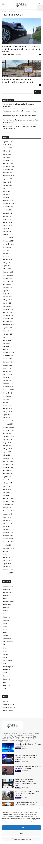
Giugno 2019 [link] (7, 408)
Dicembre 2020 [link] (8, 353)
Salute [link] (5, 663)
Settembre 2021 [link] (8, 325)
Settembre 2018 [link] (8, 436)
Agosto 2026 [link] (7, 142)
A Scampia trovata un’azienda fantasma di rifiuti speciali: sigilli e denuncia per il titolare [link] (21, 49)
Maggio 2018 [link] (7, 449)
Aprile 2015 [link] (7, 564)
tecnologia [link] (6, 679)
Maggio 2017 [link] (7, 486)
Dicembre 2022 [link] (8, 278)
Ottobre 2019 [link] (7, 396)
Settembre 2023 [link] (8, 250)
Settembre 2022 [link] (8, 287)
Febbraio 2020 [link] (8, 384)
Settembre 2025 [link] (8, 176)
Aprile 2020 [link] (7, 377)
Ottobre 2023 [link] (7, 247)
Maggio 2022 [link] (7, 300)
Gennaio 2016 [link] (8, 536)
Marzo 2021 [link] (7, 343)
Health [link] (5, 636)
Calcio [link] (5, 598)
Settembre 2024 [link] (8, 213)
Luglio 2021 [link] (7, 331)
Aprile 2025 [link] (7, 191)
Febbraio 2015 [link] (8, 570)
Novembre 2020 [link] (8, 356)
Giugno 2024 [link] (7, 222)
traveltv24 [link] (6, 685)
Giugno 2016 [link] (7, 520)
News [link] (5, 648)
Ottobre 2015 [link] (7, 545)
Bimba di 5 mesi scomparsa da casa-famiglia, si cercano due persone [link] (26, 757)
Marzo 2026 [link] (7, 157)
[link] (40, 8)
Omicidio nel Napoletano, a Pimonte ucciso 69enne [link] (20, 116)
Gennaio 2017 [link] (8, 498)
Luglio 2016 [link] (7, 517)
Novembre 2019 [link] (8, 393)
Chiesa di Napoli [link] (8, 601)
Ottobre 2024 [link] (7, 210)
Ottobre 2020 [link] (7, 359)
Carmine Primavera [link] (8, 54)
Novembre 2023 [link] (8, 244)
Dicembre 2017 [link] (8, 464)
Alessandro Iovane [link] (8, 85)
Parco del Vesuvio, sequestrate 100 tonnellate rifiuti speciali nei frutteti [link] (19, 80)
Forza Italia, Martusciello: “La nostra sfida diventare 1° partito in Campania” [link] (27, 793)
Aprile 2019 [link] (7, 415)
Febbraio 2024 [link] (8, 235)
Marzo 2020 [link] (7, 381)
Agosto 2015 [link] (7, 551)
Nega (21, 833)
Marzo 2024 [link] (7, 232)
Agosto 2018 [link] (7, 439)
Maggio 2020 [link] (7, 374)
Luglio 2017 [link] (7, 480)
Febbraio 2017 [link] (8, 495)
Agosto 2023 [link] (7, 253)
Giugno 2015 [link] (7, 557)
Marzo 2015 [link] (7, 567)
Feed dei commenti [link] (9, 708)
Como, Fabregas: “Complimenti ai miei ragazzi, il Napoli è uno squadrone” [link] (21, 121)
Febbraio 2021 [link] (8, 346)
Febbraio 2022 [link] (8, 309)
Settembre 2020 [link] (8, 362)
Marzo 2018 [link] (7, 455)
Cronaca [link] (5, 43)
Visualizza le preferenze (21, 839)
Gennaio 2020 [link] (8, 387)
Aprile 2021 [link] (7, 340)
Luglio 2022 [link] (7, 294)
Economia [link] (6, 617)
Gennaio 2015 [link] (8, 573)
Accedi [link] (5, 701)
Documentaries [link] (8, 614)
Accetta (21, 828)
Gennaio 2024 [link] (8, 238)
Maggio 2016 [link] (7, 523)
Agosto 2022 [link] (7, 291)
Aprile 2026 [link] (7, 154)
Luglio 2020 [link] (7, 368)
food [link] (5, 626)
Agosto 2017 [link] (7, 477)
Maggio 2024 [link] (7, 225)
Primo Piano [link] (7, 660)
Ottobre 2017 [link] (7, 470)
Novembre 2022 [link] (8, 281)
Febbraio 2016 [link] (8, 533)
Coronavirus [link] (7, 605)
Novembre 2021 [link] (8, 318)
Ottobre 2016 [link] (7, 508)
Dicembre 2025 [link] (8, 166)
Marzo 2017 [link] (7, 492)
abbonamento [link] (8, 586)
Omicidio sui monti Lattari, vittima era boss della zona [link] (20, 111)
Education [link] (6, 620)
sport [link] (5, 673)
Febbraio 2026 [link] (8, 160)
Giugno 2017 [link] (7, 483)
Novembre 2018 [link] (8, 430)
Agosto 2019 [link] (7, 402)
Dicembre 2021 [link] (8, 315)
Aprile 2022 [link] (7, 303)
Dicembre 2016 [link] (8, 502)
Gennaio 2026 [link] (8, 163)
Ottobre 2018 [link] (7, 433)
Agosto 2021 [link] (7, 328)
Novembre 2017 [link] (8, 467)
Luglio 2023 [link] (7, 256)
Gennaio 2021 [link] (8, 349)
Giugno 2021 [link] (7, 334)
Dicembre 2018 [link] (8, 427)
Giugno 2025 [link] (7, 185)
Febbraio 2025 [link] (8, 197)
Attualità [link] (6, 595)
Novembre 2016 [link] (8, 505)
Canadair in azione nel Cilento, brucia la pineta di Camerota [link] (28, 767)
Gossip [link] (5, 632)
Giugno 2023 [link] (7, 260)
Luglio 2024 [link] (7, 219)
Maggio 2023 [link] (7, 263)
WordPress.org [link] (8, 711)
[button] (40, 808)
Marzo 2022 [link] (7, 306)
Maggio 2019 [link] (7, 412)
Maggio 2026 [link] (7, 151)
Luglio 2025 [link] (7, 182)
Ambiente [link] (6, 589)
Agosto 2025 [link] (7, 179)
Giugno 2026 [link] (7, 148)
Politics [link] (5, 657)
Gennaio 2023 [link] (8, 275)
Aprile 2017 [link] (7, 489)
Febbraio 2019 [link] (8, 421)
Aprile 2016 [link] (7, 526)
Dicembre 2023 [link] (8, 241)
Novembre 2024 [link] (8, 207)
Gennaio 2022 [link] (8, 312)
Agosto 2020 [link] (7, 365)
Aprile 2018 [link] (7, 452)
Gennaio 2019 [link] (8, 424)
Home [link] (4, 11)
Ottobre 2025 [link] (7, 173)
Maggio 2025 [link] (7, 188)
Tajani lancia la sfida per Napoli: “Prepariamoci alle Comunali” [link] (26, 804)
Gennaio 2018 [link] (8, 461)
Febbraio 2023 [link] (8, 272)
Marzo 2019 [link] (7, 418)
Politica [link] (5, 654)
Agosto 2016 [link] (7, 514)
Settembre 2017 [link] (8, 474)
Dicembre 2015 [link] (8, 539)
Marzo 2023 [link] (7, 269)
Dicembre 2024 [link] (8, 204)
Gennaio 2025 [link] (8, 201)
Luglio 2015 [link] (7, 554)
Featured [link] (6, 623)
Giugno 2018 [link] (7, 446)
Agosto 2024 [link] (7, 216)
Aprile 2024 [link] (7, 228)
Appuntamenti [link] (8, 592)
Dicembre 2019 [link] (8, 390)
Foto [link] (5, 629)
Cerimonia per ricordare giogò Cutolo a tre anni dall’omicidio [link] (18, 105)
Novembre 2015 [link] (8, 542)
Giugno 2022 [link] (7, 297)
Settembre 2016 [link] (8, 511)
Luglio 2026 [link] (7, 145)
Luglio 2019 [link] (7, 405)
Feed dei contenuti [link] (9, 704)
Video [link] (5, 688)
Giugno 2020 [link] (7, 371)
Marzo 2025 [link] (7, 194)
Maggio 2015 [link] (7, 560)
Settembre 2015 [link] (8, 548)
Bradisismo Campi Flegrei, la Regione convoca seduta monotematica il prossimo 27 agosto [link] (25, 782)
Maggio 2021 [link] (7, 337)
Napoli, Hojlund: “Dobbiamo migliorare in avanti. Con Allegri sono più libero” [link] (20, 127)
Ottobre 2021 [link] (7, 322)
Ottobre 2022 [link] (7, 284)
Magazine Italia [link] (8, 642)
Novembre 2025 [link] (8, 170)
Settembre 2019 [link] (8, 399)
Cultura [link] (5, 611)
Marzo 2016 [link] (7, 529)
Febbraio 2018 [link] (8, 458)
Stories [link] (5, 676)
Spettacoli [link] (6, 670)
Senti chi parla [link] (8, 667)
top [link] (4, 682)
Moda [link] (5, 645)
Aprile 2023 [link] (7, 266)
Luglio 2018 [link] (7, 443)
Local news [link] (7, 639)
